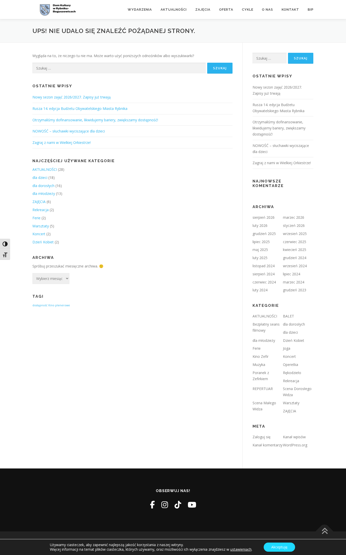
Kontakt (290, 9)
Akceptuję (279, 547)
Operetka (290, 364)
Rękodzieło (292, 372)
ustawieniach (241, 549)
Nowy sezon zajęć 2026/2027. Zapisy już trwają (71, 97)
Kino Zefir (260, 356)
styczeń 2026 (294, 225)
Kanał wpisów (294, 436)
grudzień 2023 (294, 290)
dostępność (39, 305)
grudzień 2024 (294, 257)
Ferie (36, 217)
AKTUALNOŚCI (44, 169)
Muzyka (259, 364)
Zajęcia (202, 9)
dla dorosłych (43, 185)
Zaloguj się (262, 436)
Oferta (226, 9)
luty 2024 (260, 290)
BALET (288, 316)
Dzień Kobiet (43, 242)
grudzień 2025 (264, 233)
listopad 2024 (264, 265)
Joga (286, 348)
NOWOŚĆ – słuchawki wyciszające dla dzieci (68, 131)
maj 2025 (260, 249)
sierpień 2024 (264, 274)
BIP (311, 9)
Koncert (38, 233)
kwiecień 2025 (294, 249)
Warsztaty (40, 226)
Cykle (247, 9)
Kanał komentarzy (267, 445)
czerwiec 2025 (294, 241)
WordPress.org (295, 445)
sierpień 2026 (264, 217)
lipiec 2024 (291, 274)
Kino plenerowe (59, 305)
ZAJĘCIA (39, 201)
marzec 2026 (293, 217)
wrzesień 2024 (295, 265)
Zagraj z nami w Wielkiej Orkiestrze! (61, 142)
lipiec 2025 (261, 241)
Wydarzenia (140, 9)
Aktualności (174, 9)
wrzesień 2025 (295, 233)
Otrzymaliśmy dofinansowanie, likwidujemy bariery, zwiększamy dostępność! (95, 119)
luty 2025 (260, 257)
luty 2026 (260, 225)
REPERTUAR (263, 388)
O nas (267, 9)
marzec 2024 (293, 282)
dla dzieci (39, 177)
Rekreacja (40, 209)
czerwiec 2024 (264, 282)
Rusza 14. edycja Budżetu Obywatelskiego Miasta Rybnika (79, 108)
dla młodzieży (43, 193)
